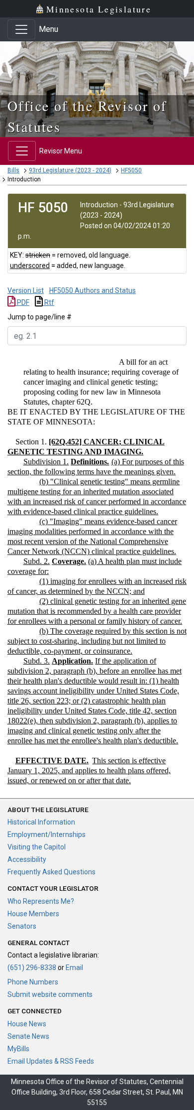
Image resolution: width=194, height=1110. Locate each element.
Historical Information (41, 822)
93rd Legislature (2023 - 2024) (70, 170)
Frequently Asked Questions (51, 872)
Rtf (48, 302)
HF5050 (131, 170)
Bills (13, 170)
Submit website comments (50, 994)
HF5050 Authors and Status (92, 290)
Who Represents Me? (40, 901)
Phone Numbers (32, 982)
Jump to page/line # (39, 317)
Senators (21, 926)
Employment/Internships (46, 834)
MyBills (18, 1049)
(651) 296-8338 (31, 967)
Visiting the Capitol (36, 847)
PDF (22, 302)
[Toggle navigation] (21, 29)
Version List (25, 290)
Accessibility (26, 859)
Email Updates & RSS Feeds (50, 1061)
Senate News (28, 1036)
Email (74, 967)
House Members (33, 914)
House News (26, 1024)
